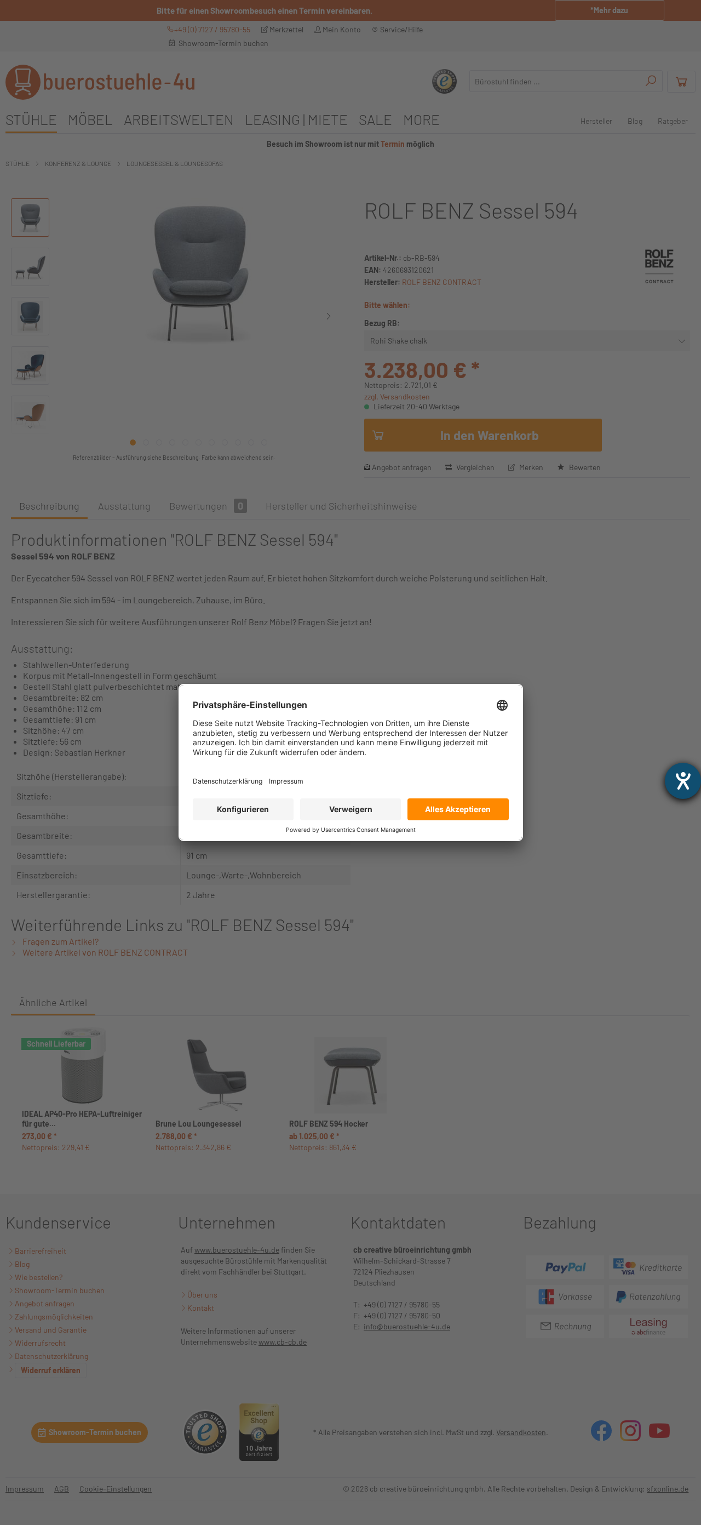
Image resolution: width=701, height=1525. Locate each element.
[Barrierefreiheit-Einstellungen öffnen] (683, 781)
